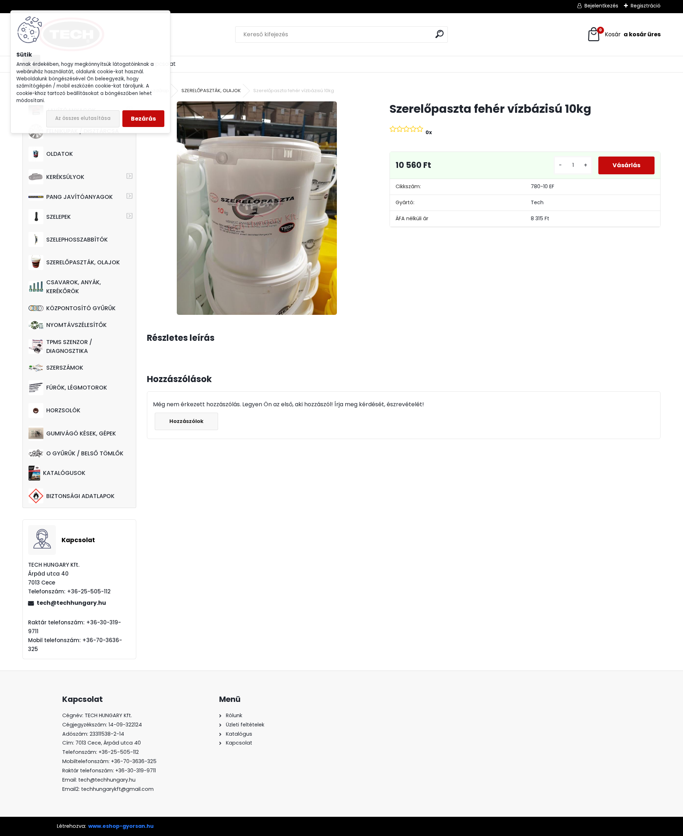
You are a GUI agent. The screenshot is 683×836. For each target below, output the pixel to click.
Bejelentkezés (601, 5)
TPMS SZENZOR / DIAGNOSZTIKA (69, 346)
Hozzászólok (186, 421)
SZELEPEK (58, 217)
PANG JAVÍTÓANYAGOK (79, 197)
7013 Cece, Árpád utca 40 (108, 742)
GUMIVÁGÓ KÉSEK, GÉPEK (81, 433)
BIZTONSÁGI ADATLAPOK (80, 496)
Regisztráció (646, 5)
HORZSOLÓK (63, 410)
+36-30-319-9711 (135, 770)
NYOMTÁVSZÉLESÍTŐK (76, 325)
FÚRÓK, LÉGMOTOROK (76, 387)
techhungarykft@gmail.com (117, 789)
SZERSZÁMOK (64, 368)
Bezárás (143, 119)
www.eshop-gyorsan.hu (121, 826)
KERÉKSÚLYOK (65, 177)
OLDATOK (59, 154)
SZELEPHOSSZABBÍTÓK (77, 240)
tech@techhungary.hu (71, 603)
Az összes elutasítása (83, 118)
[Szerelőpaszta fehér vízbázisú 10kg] (257, 208)
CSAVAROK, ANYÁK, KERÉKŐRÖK (73, 286)
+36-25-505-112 (119, 752)
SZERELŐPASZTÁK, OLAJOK (83, 262)
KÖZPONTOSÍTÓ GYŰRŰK (81, 308)
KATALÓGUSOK (64, 473)
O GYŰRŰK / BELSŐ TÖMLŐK (84, 453)
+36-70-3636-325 (134, 761)
